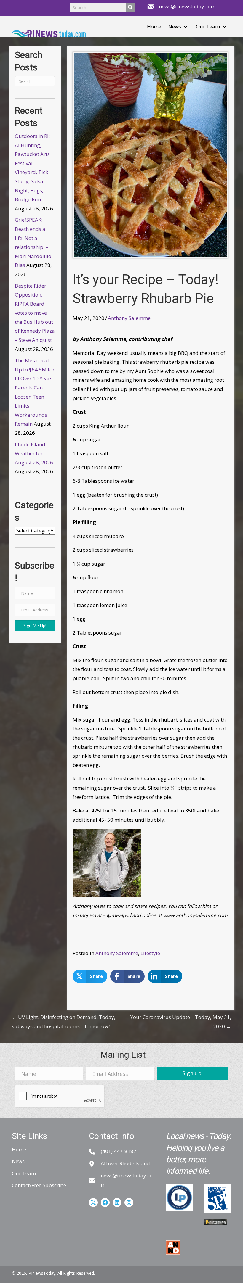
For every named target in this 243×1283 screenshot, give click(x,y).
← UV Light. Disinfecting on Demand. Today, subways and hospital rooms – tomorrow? (63, 1022)
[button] (185, 26)
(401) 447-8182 (118, 1151)
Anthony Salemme (129, 318)
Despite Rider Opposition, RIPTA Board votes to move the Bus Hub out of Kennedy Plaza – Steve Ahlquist (35, 313)
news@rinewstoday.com (187, 6)
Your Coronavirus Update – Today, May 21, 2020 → (180, 1022)
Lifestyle (150, 953)
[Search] (130, 7)
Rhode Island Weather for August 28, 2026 (34, 453)
